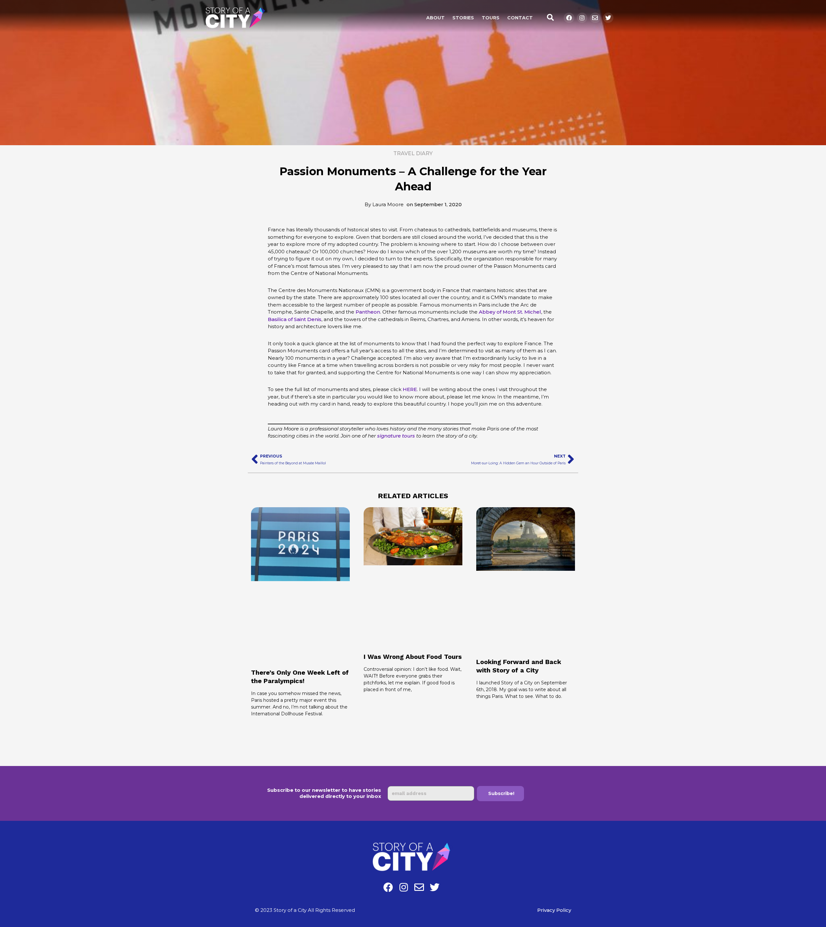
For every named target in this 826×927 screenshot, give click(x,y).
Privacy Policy (554, 910)
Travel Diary (413, 153)
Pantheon (368, 312)
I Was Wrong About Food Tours (413, 656)
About (435, 18)
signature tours (396, 436)
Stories (463, 18)
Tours (490, 18)
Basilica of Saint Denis (294, 319)
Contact (520, 18)
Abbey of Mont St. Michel (510, 312)
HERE (410, 389)
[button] (550, 18)
